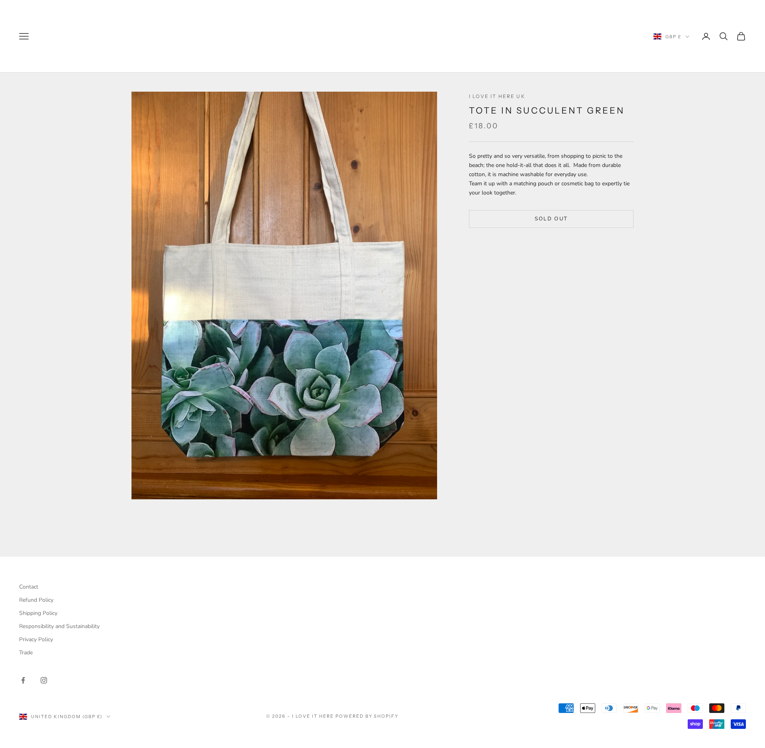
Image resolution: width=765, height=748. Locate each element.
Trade (26, 652)
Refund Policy (36, 600)
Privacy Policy (36, 639)
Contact (28, 587)
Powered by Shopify (367, 716)
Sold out (551, 218)
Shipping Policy (38, 613)
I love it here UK (497, 96)
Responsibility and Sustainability (59, 626)
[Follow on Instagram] (44, 680)
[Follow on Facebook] (23, 680)
